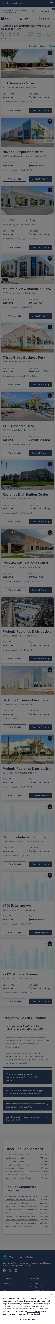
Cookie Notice (33, 1314)
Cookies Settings (27, 1319)
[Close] (52, 1294)
